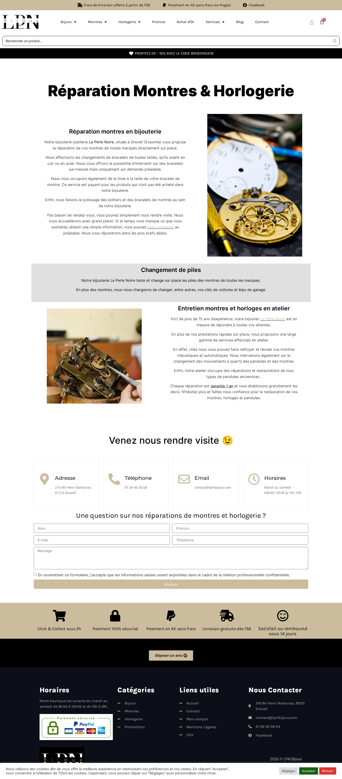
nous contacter (160, 227)
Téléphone (138, 478)
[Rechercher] (334, 41)
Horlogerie (127, 22)
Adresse (65, 478)
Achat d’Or (185, 22)
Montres (95, 22)
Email (201, 478)
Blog (240, 22)
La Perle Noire (272, 318)
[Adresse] (44, 479)
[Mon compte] (311, 22)
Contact (262, 22)
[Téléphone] (114, 479)
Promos (158, 22)
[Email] (184, 479)
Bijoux (66, 22)
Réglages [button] (288, 771)
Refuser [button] (327, 771)
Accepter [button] (308, 771)
